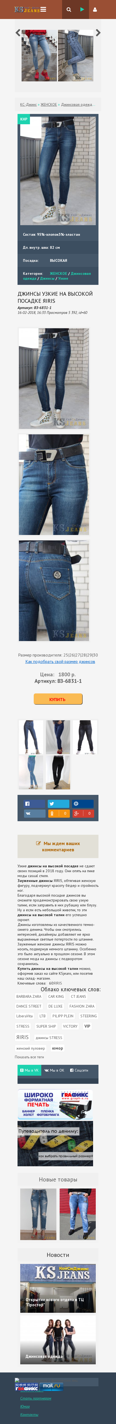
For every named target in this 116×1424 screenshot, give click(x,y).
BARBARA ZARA (28, 996)
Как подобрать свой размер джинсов (60, 661)
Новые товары (58, 1179)
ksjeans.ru (26, 9)
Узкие (63, 278)
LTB (43, 1016)
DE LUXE (56, 1006)
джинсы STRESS (49, 1037)
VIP (87, 1026)
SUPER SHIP (46, 1026)
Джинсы (47, 278)
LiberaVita (24, 1016)
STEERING (88, 1016)
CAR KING (56, 996)
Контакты (29, 1414)
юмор (57, 1048)
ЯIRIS (57, 983)
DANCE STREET (29, 1006)
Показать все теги (29, 1057)
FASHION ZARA (82, 1006)
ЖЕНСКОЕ (58, 273)
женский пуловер (30, 1048)
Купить (57, 699)
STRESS (22, 1026)
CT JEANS (78, 996)
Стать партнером (35, 1398)
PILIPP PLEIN (63, 1016)
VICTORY (70, 1026)
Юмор (25, 1406)
